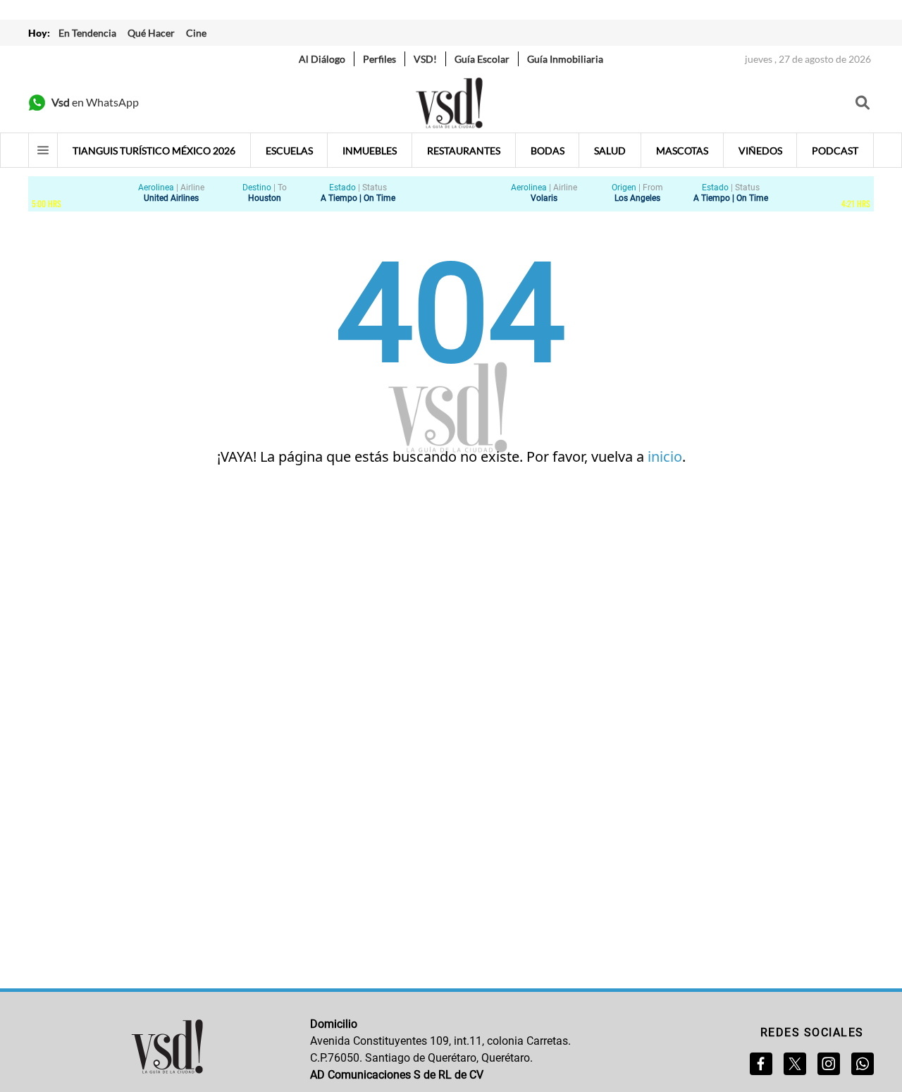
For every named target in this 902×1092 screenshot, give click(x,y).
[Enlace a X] (795, 1064)
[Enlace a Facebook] (761, 1064)
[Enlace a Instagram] (828, 1064)
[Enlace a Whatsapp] (862, 1064)
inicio (665, 456)
